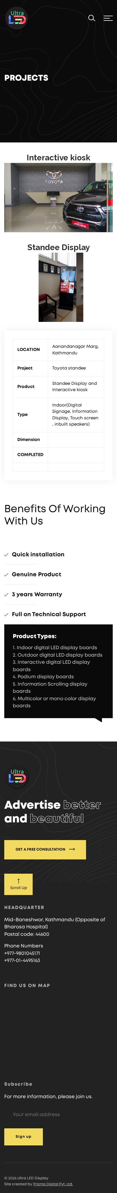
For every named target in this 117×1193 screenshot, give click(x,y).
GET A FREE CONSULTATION (41, 849)
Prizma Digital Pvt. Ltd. (53, 1184)
